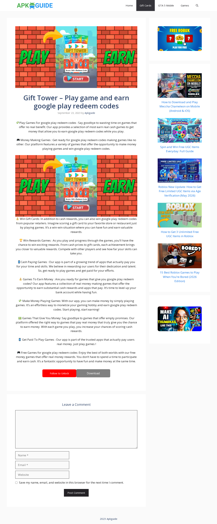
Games (185, 5)
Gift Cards (145, 5)
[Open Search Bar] (197, 5)
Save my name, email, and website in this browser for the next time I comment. (71, 482)
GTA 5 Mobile (166, 5)
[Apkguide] (34, 5)
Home (129, 5)
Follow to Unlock (59, 373)
